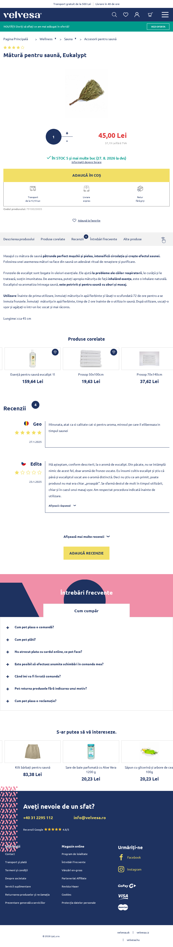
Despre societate (15, 878)
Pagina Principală (15, 39)
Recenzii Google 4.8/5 (46, 829)
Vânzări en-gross (72, 870)
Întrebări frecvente (103, 239)
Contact (10, 854)
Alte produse (132, 239)
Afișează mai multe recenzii (84, 536)
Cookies (66, 894)
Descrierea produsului (18, 239)
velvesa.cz (143, 932)
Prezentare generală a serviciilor (25, 902)
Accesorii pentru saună (100, 39)
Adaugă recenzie (86, 553)
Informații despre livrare (87, 162)
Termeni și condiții (16, 870)
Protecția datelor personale (79, 902)
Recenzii (77, 238)
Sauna (68, 39)
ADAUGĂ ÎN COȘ (86, 175)
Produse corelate (53, 239)
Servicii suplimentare (18, 886)
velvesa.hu (133, 940)
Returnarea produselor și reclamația (27, 894)
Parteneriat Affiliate (74, 878)
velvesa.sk (123, 932)
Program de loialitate (75, 854)
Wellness (46, 39)
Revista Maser (70, 886)
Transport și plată (16, 862)
